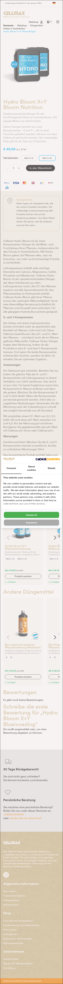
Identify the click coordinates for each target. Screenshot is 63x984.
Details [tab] (51, 468)
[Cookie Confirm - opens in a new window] (48, 459)
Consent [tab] (11, 468)
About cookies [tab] (31, 468)
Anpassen (31, 522)
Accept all (31, 515)
